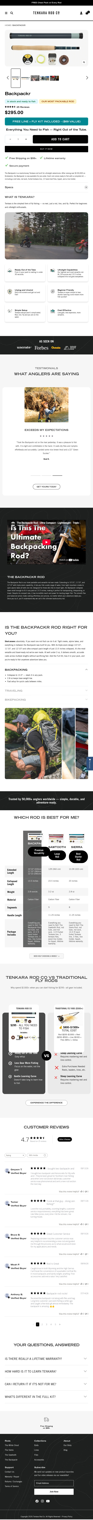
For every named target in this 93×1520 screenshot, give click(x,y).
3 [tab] (57, 475)
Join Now (54, 1492)
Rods (36, 1445)
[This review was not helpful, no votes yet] (86, 1191)
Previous (13, 448)
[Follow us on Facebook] (37, 1501)
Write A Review (64, 1139)
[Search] (11, 13)
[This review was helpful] (81, 1284)
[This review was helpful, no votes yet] (81, 1191)
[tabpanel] (46, 441)
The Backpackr (11, 1460)
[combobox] (15, 1155)
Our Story (67, 1445)
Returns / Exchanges (13, 1481)
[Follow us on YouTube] (48, 1501)
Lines (36, 1450)
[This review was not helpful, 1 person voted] (86, 1254)
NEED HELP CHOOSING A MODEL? (46, 956)
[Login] (81, 13)
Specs (9, 187)
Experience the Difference (46, 1103)
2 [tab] (46, 475)
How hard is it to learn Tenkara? (30, 1371)
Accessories (39, 1460)
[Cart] (86, 13)
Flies (36, 1455)
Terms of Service (12, 1486)
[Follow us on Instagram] (42, 1501)
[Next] (87, 78)
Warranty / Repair (12, 1477)
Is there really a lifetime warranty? (33, 1358)
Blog (65, 1450)
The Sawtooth (10, 1455)
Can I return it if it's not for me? (30, 1384)
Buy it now (46, 149)
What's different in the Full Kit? (30, 1396)
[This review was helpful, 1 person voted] (81, 1254)
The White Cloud (12, 1445)
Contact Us (9, 1472)
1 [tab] (35, 475)
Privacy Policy (67, 1517)
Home (8, 25)
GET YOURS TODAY (46, 487)
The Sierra (9, 1450)
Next (80, 448)
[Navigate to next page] (59, 1324)
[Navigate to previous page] (33, 1324)
